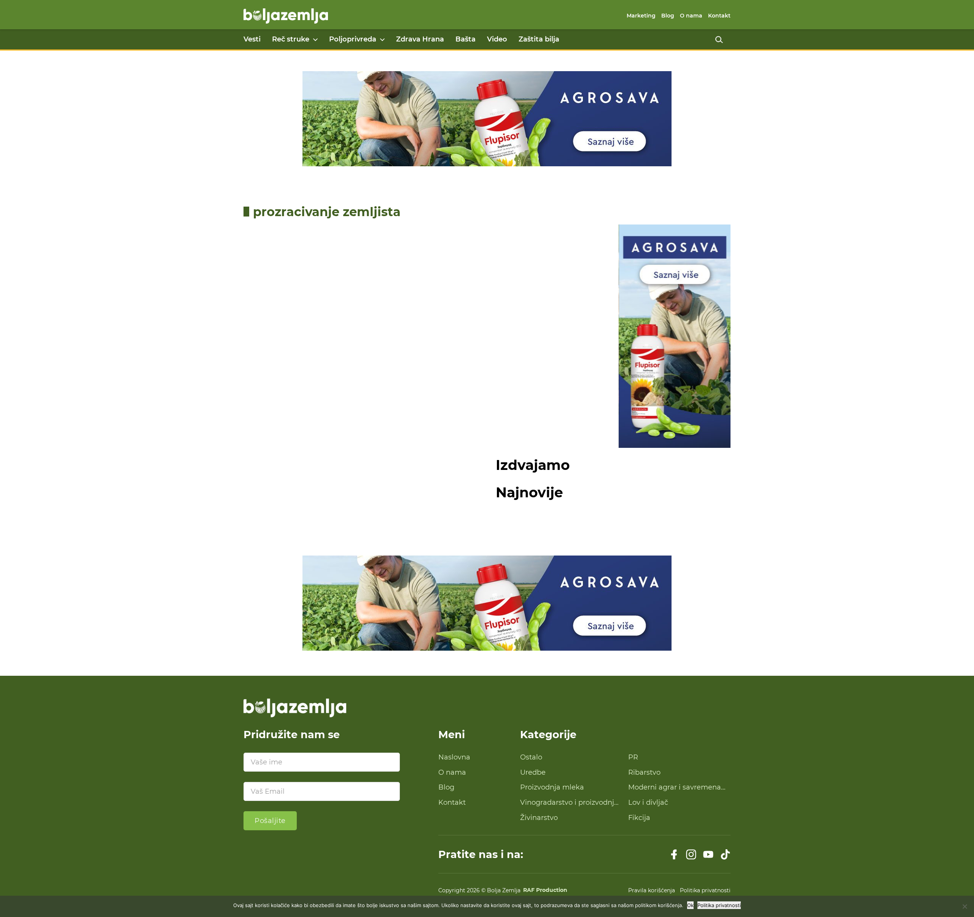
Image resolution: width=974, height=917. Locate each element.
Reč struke (290, 39)
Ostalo (531, 757)
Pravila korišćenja (651, 890)
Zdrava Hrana (420, 39)
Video (497, 39)
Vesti (252, 39)
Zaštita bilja (539, 39)
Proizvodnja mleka (552, 787)
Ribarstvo (644, 772)
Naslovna (454, 757)
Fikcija (639, 818)
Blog (667, 16)
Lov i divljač (648, 802)
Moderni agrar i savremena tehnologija (674, 787)
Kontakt (719, 16)
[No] (964, 906)
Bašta (465, 39)
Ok (690, 905)
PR (633, 757)
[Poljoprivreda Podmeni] (382, 39)
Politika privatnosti (705, 890)
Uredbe (533, 772)
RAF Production (545, 890)
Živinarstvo (539, 818)
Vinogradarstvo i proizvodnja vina (569, 802)
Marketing (641, 16)
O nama (691, 16)
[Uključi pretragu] (719, 39)
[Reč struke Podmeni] (315, 39)
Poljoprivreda (352, 39)
